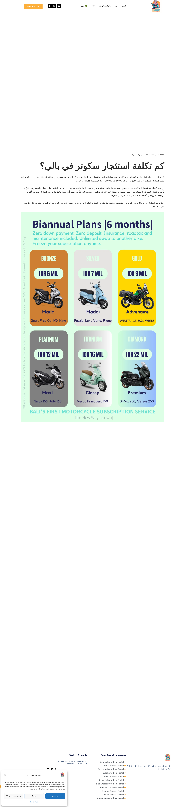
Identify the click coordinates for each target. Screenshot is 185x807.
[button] (5, 775)
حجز (116, 6)
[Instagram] (54, 6)
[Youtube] (59, 6)
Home (161, 155)
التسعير (124, 6)
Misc (93, 6)
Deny (34, 796)
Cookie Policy (34, 802)
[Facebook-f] (50, 6)
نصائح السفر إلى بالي (105, 6)
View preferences (13, 796)
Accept (55, 796)
